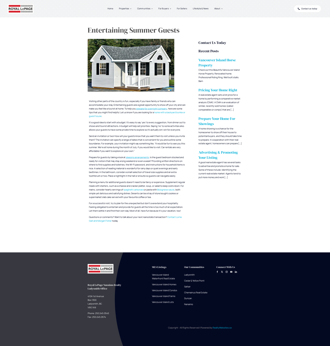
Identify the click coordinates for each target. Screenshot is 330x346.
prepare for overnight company (151, 108)
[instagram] (227, 272)
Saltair (187, 286)
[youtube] (231, 272)
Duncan (188, 298)
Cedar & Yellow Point (194, 280)
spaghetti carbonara (133, 189)
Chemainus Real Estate (195, 292)
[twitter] (222, 272)
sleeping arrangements (137, 157)
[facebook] (217, 272)
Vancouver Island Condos (164, 290)
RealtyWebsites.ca (222, 327)
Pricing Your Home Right (218, 90)
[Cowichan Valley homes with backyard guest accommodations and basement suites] (100, 265)
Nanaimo (188, 304)
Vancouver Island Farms (163, 296)
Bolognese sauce (165, 189)
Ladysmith (189, 274)
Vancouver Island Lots (163, 302)
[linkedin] (236, 272)
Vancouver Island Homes (164, 284)
